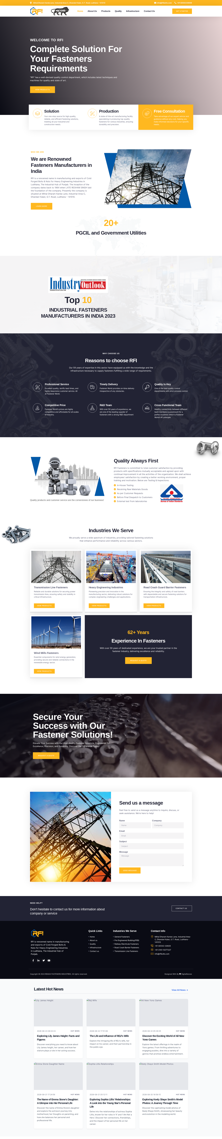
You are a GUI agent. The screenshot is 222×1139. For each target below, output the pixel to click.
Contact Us (149, 11)
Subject (123, 841)
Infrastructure (132, 11)
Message (123, 852)
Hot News (75, 1031)
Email (122, 831)
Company (157, 821)
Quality (118, 11)
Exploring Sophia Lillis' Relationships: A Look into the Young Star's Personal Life (110, 1103)
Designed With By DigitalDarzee (178, 974)
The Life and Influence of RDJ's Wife (109, 1036)
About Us (92, 11)
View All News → (180, 990)
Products (105, 11)
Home (80, 11)
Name (122, 821)
